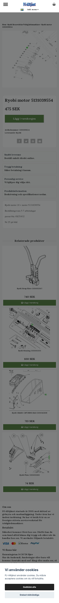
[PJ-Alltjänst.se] (29, 4)
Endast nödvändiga (29, 595)
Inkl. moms (32, 9)
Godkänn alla (29, 587)
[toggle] (5, 4)
